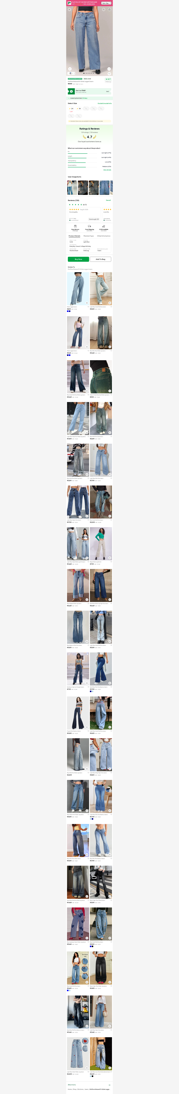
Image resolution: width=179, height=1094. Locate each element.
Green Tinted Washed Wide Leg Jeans (99, 394)
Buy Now (78, 259)
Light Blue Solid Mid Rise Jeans (98, 306)
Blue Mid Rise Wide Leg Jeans (74, 478)
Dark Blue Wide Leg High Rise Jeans (99, 603)
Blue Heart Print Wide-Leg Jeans (75, 814)
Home (70, 1089)
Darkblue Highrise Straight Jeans (75, 687)
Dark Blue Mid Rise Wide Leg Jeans (76, 900)
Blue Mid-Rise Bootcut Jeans (97, 858)
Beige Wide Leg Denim (95, 561)
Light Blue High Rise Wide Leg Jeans (76, 436)
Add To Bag (100, 259)
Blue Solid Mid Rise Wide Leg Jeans (76, 394)
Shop (74, 1089)
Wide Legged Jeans (72, 306)
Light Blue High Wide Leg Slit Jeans (76, 561)
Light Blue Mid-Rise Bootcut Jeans (99, 814)
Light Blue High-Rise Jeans (74, 520)
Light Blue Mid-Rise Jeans (96, 478)
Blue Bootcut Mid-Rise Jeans (74, 645)
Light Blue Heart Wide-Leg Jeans (75, 1071)
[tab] (74, 236)
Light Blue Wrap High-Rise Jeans (98, 772)
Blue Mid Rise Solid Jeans (96, 436)
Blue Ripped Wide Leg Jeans (74, 603)
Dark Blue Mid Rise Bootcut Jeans (75, 1030)
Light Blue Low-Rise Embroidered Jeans (100, 1071)
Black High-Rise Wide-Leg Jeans (98, 986)
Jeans (86, 1089)
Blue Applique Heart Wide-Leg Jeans (76, 942)
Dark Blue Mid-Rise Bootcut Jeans (98, 687)
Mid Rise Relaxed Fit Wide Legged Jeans (102, 1089)
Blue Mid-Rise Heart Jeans (74, 858)
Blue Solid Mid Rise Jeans (96, 520)
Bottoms (80, 1089)
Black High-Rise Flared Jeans (97, 900)
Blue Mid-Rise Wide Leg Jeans (97, 350)
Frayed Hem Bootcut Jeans (74, 731)
